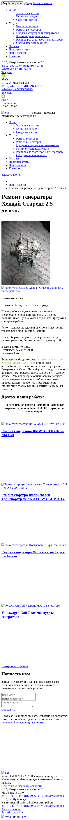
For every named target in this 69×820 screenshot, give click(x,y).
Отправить (8, 709)
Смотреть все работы (14, 666)
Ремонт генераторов (29, 29)
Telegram (6, 72)
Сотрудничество (26, 19)
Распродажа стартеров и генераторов (39, 39)
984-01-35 (33, 65)
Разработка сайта (12, 812)
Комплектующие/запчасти (32, 36)
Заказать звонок (42, 3)
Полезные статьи (19, 49)
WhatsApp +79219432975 (17, 89)
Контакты (15, 56)
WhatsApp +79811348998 (16, 68)
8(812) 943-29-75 (33, 805)
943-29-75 (33, 86)
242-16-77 (12, 86)
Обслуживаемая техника (31, 42)
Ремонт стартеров (27, 26)
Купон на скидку (27, 16)
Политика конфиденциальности (21, 786)
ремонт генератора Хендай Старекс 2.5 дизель (32, 361)
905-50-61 (33, 795)
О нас (12, 9)
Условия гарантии (27, 13)
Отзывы (14, 46)
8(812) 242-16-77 (12, 805)
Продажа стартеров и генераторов (37, 33)
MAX (4, 79)
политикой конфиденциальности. (22, 722)
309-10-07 (11, 65)
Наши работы (17, 52)
